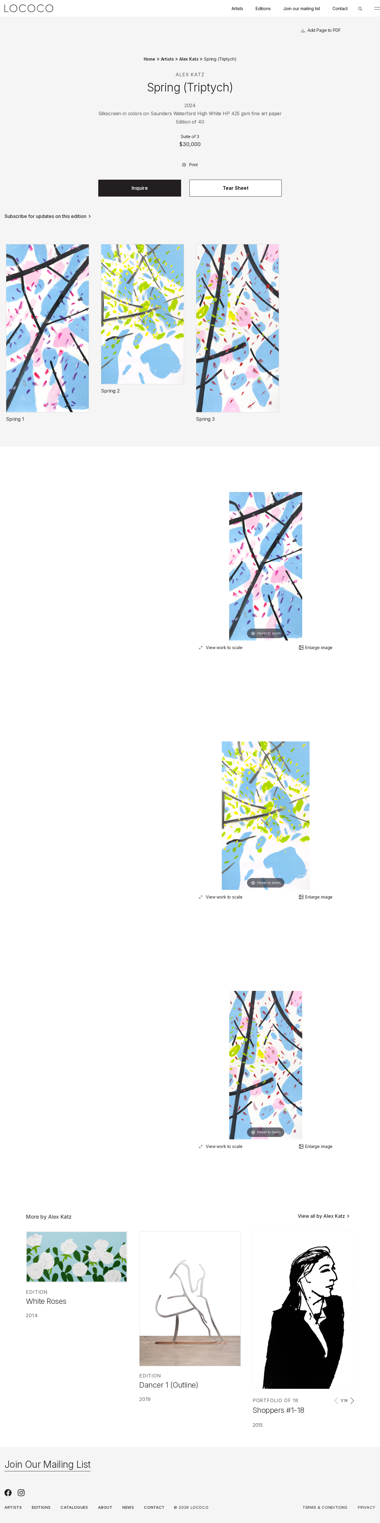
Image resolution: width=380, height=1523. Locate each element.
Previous (337, 1400)
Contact (340, 8)
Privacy (367, 1507)
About (105, 1507)
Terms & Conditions (325, 1507)
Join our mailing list (301, 8)
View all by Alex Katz (321, 1216)
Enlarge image (318, 647)
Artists (237, 8)
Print (193, 164)
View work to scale (224, 647)
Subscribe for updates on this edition (45, 216)
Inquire (140, 188)
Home (149, 58)
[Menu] (377, 8)
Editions (263, 8)
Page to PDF (328, 30)
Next (351, 1400)
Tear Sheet (235, 188)
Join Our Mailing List (47, 1464)
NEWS (128, 1507)
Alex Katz (189, 58)
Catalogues (74, 1507)
